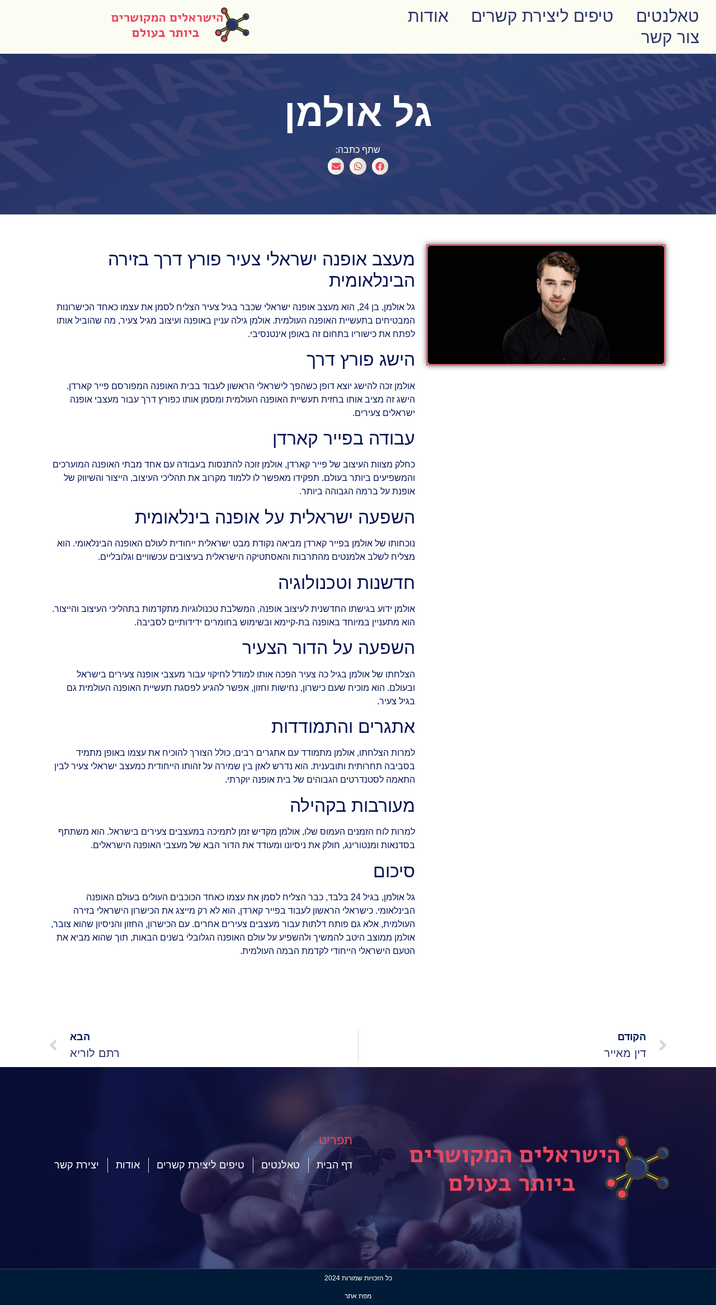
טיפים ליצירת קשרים (542, 16)
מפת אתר (358, 1296)
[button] (380, 166)
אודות (428, 16)
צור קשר (670, 37)
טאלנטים (667, 16)
